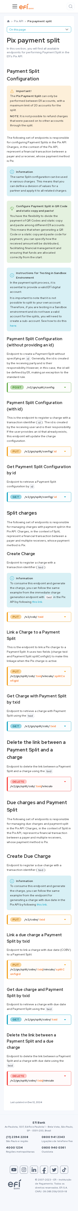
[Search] (70, 6)
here (13, 325)
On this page (17, 29)
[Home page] (8, 21)
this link (37, 602)
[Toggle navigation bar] (15, 6)
